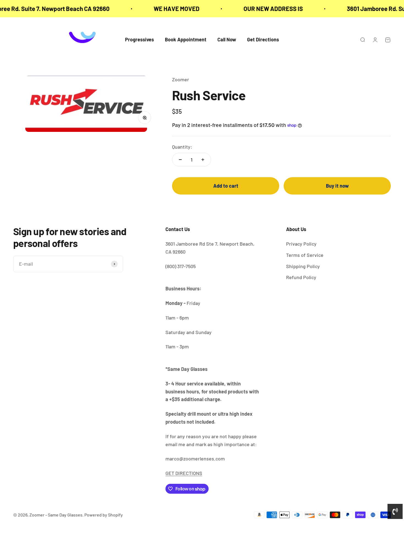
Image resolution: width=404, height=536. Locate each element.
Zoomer (180, 79)
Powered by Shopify (103, 514)
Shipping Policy (303, 266)
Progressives (139, 40)
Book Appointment (185, 40)
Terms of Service (304, 255)
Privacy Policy (301, 244)
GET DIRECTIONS (183, 473)
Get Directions (263, 40)
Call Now (226, 40)
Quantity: (182, 147)
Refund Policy (301, 277)
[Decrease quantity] (180, 159)
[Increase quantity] (203, 159)
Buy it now (337, 186)
